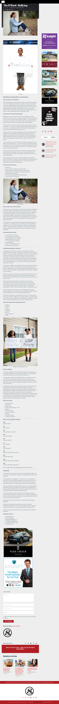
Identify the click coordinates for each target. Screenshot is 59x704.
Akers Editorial (16, 626)
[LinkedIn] (8, 9)
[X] (6, 9)
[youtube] (31, 698)
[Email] (12, 9)
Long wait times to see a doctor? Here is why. (18, 669)
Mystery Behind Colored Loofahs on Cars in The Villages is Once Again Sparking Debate (51, 143)
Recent (53, 137)
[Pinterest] (10, 9)
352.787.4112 (38, 682)
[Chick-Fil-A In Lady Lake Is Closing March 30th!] (43, 150)
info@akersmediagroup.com (47, 682)
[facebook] (23, 698)
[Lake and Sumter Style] (17, 528)
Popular (46, 137)
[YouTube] (51, 131)
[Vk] (36, 643)
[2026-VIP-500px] (49, 70)
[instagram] (25, 698)
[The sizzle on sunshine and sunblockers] (31, 663)
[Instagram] (45, 131)
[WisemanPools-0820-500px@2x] (49, 34)
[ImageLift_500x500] (49, 88)
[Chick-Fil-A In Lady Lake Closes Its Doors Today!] (43, 155)
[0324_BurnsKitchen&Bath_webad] (49, 52)
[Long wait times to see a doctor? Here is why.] (18, 663)
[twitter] (28, 698)
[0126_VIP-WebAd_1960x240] (20, 41)
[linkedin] (36, 698)
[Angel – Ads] (17, 559)
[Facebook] (3, 9)
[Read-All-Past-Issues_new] (49, 107)
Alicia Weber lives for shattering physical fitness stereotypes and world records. (5, 670)
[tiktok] (33, 698)
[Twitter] (48, 131)
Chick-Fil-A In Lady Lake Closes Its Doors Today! (51, 155)
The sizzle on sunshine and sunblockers (29, 669)
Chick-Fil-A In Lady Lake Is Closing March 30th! (51, 150)
